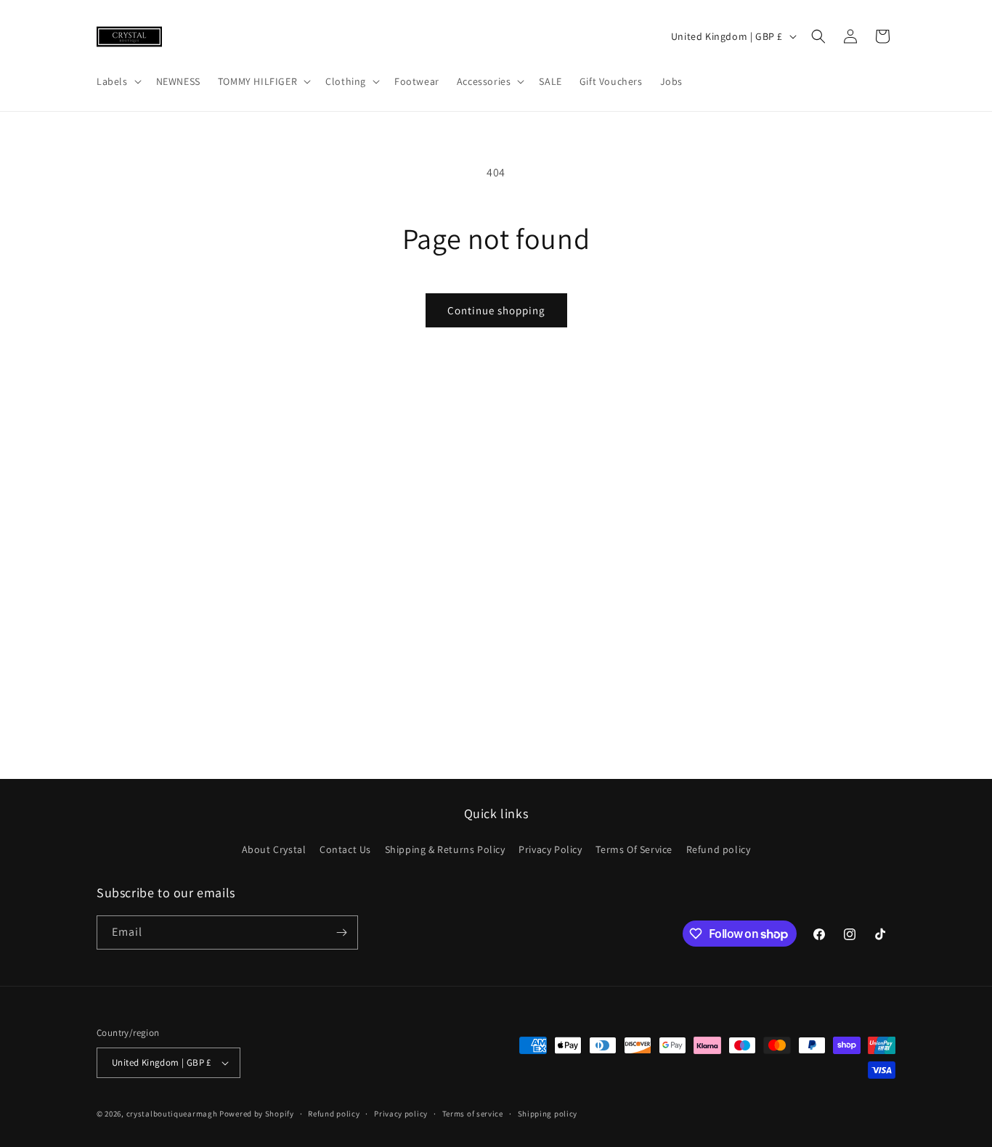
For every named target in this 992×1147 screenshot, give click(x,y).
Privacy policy (401, 1114)
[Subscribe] (341, 932)
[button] (117, 81)
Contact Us (345, 849)
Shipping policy (548, 1114)
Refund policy (718, 849)
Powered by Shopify (256, 1114)
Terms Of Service (633, 849)
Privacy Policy (550, 849)
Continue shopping (496, 310)
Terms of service (472, 1114)
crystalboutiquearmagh (172, 1114)
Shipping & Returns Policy (445, 849)
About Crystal (274, 849)
